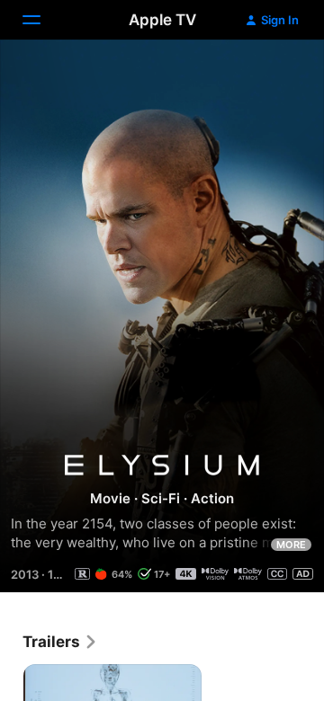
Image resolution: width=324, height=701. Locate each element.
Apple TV (162, 20)
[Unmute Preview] (275, 75)
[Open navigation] (42, 20)
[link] (60, 642)
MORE (291, 544)
